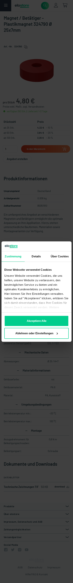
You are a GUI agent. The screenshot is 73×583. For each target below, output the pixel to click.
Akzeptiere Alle (36, 320)
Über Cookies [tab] (60, 256)
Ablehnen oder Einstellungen (34, 333)
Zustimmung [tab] (13, 256)
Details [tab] (36, 256)
